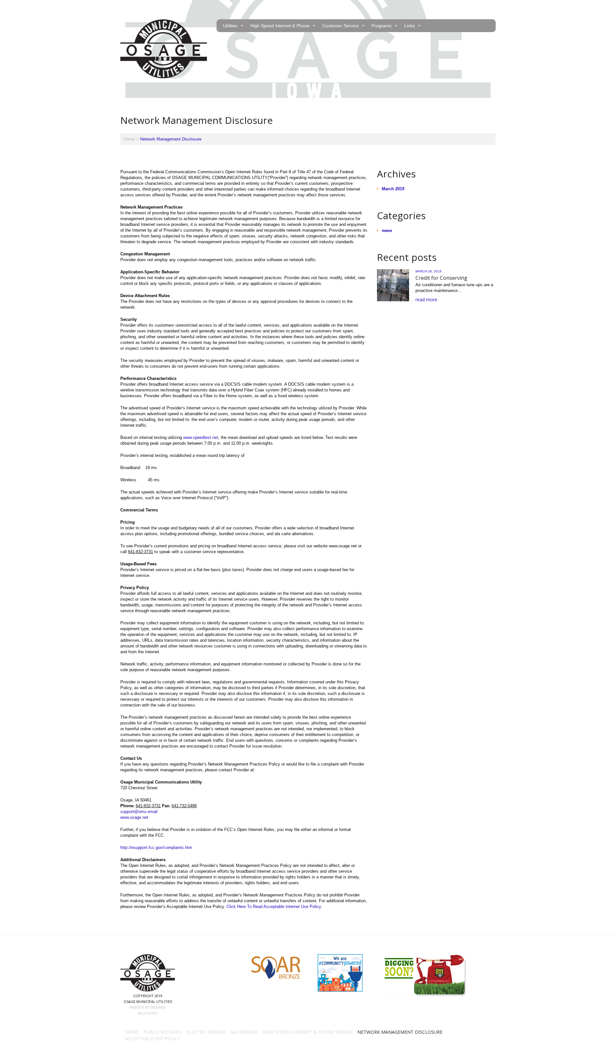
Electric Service (206, 1032)
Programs (381, 25)
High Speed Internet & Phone (280, 25)
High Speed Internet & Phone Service (307, 1032)
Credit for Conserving (441, 277)
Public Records (162, 1032)
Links (409, 25)
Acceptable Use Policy (152, 1038)
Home (129, 139)
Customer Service (340, 25)
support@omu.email (139, 811)
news (387, 230)
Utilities (230, 25)
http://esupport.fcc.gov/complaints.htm (156, 847)
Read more (426, 299)
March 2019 (393, 188)
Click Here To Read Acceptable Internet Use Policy (274, 906)
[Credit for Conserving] (393, 285)
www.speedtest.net (200, 437)
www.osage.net (134, 817)
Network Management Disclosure (399, 1032)
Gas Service (244, 1032)
